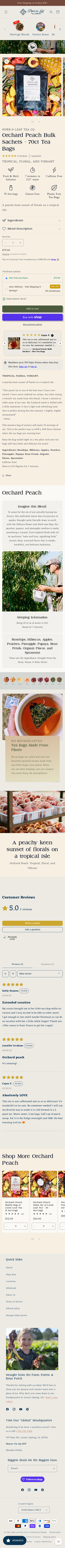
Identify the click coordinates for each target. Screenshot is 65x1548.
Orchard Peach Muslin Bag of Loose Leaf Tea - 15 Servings (14, 1206)
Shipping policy (49, 1537)
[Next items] (60, 29)
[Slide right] (39, 122)
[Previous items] (5, 29)
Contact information (43, 1541)
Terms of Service (14, 1302)
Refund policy (13, 1308)
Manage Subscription (16, 1315)
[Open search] (5, 973)
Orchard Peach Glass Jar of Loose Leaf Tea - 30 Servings (43, 1206)
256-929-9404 (25, 1431)
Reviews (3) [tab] (17, 964)
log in (34, 367)
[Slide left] (26, 122)
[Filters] (13, 973)
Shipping (5, 254)
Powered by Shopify (39, 1532)
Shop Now (11, 1275)
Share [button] (8, 475)
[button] (6, 12)
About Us (10, 1295)
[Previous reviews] (5, 343)
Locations (11, 1281)
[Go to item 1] (11, 943)
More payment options (32, 324)
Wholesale (11, 1288)
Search (9, 1268)
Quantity (6, 236)
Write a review (32, 923)
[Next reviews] (60, 343)
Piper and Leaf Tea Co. (20, 1532)
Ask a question (32, 930)
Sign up (23, 367)
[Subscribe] (53, 1468)
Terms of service (33, 1537)
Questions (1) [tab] (47, 964)
